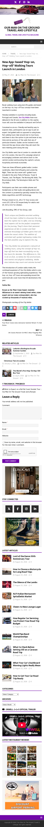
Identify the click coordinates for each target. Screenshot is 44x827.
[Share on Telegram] (32, 308)
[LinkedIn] (29, 2)
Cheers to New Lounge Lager (27, 606)
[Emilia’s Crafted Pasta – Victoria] (31, 772)
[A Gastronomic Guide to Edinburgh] (11, 772)
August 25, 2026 (21, 575)
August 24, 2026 (21, 600)
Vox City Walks (24, 118)
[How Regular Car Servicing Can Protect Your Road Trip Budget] (6, 620)
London (11, 315)
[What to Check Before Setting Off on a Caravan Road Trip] (6, 649)
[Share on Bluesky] (36, 308)
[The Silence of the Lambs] (6, 584)
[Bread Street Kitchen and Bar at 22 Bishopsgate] (31, 757)
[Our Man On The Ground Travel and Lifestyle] (22, 13)
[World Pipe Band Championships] (6, 636)
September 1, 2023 (22, 354)
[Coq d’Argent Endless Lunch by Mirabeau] (31, 764)
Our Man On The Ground (27, 75)
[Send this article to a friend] (18, 308)
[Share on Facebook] (4, 308)
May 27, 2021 (9, 75)
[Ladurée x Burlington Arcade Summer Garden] (6, 351)
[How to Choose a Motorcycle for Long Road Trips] (6, 571)
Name (4, 422)
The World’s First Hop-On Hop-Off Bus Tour (26, 372)
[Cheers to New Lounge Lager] (6, 609)
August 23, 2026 (21, 627)
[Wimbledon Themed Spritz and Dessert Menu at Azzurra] (11, 757)
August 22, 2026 (21, 655)
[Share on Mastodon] (29, 308)
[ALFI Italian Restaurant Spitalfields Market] (6, 595)
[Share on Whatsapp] (25, 308)
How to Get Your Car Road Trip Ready (25, 677)
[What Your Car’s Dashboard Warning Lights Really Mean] (6, 665)
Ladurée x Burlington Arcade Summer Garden (24, 349)
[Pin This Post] (15, 308)
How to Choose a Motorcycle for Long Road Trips (27, 571)
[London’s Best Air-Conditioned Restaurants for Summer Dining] (21, 757)
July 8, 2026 (19, 376)
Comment (6, 405)
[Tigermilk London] (21, 772)
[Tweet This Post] (7, 308)
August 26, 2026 (21, 562)
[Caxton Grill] (21, 749)
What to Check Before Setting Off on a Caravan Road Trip (25, 649)
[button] (40, 41)
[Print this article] (22, 308)
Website (5, 436)
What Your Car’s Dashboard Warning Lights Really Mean (27, 664)
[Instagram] (24, 2)
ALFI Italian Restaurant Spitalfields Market (24, 595)
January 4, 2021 (10, 364)
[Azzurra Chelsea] (21, 764)
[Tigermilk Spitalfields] (11, 764)
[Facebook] (20, 2)
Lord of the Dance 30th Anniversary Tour (24, 557)
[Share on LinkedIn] (11, 308)
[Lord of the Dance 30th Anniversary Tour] (6, 558)
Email (4, 429)
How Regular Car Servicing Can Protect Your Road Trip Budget (26, 621)
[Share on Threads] (39, 308)
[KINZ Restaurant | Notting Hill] (31, 749)
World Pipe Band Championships (21, 635)
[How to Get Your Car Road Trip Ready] (6, 678)
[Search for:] (22, 47)
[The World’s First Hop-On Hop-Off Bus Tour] (6, 373)
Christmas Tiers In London (14, 361)
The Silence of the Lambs (25, 582)
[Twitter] (15, 2)
